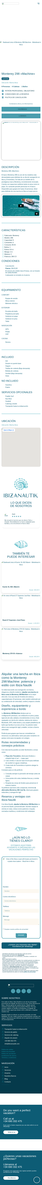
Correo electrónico (9, 896)
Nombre (5, 887)
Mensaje (6, 916)
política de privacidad (21, 929)
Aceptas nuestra (16, 929)
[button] (21, 103)
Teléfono (6, 906)
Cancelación (9, 266)
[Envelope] (3, 1088)
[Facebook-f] (13, 991)
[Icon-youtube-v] (29, 991)
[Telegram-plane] (23, 991)
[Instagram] (18, 991)
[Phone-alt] (6, 1088)
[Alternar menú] (38, 3)
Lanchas (5, 78)
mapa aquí (24, 758)
